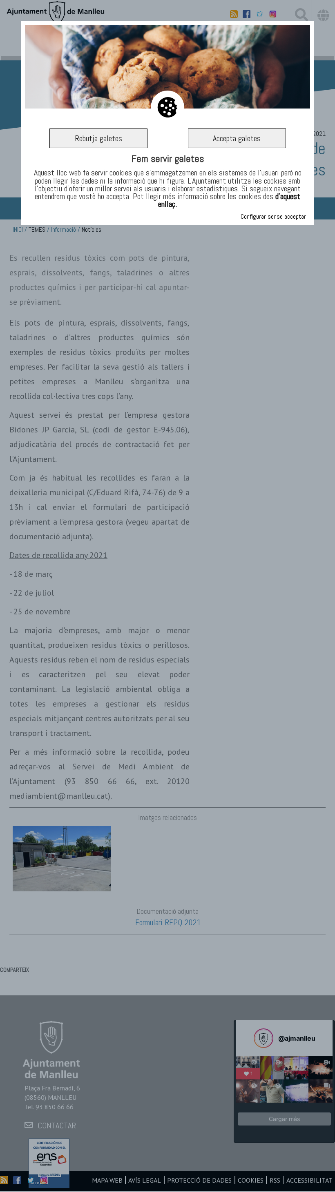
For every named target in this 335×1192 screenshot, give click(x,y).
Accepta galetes (237, 138)
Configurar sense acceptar (273, 216)
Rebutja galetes (98, 138)
